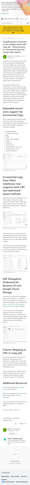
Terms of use (24, 476)
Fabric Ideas (20, 393)
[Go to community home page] (10, 18)
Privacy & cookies (15, 476)
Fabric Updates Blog (7, 23)
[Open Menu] (28, 23)
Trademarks (4, 479)
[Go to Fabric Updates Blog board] (5, 439)
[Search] (17, 19)
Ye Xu (9, 56)
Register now (5, 13)
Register (22, 18)
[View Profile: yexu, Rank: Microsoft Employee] (5, 57)
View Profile (12, 433)
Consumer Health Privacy (22, 481)
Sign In (26, 18)
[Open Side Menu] (2, 19)
